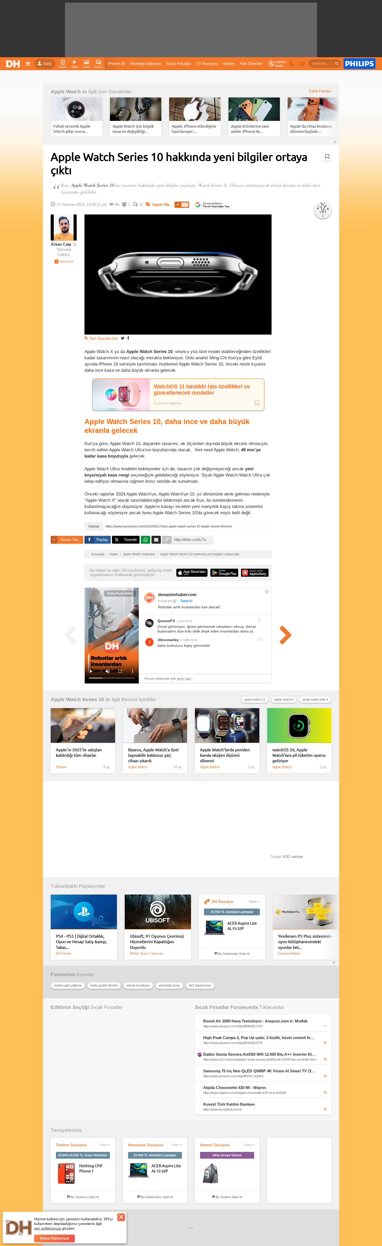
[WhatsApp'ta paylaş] (145, 540)
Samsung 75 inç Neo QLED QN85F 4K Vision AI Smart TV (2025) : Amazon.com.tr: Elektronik (259, 1071)
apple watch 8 (283, 699)
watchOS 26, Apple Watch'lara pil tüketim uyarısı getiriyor (299, 755)
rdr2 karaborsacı (200, 985)
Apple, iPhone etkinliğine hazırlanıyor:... (194, 128)
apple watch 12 (254, 699)
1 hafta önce (188, 640)
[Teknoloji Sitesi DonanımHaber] (13, 63)
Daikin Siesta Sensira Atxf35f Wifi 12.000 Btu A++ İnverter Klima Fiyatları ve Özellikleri (259, 1054)
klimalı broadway (138, 985)
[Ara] (337, 63)
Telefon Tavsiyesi (71, 1145)
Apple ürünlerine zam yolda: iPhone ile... (250, 128)
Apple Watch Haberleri (139, 554)
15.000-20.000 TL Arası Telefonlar (83, 1155)
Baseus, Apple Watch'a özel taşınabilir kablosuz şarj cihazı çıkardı (153, 755)
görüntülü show (169, 985)
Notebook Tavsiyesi (145, 1145)
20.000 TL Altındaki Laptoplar (231, 912)
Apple (114, 554)
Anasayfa (97, 554)
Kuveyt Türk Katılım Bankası (229, 1104)
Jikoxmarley (168, 640)
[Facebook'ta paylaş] (128, 338)
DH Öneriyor (222, 901)
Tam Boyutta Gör (103, 338)
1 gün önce (184, 621)
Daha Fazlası (320, 91)
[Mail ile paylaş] (156, 540)
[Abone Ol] (64, 261)
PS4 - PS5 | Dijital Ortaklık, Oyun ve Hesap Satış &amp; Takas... (81, 941)
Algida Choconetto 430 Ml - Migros (234, 1088)
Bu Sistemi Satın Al (228, 1197)
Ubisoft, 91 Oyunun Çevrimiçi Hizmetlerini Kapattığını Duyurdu (157, 941)
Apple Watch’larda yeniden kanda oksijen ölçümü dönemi (225, 755)
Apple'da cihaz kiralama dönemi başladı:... (311, 128)
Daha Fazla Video (120, 593)
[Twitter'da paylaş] (122, 338)
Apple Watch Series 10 (92, 185)
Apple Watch (66, 91)
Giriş (47, 64)
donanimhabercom (177, 594)
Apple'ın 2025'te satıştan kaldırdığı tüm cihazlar (79, 752)
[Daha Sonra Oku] (327, 156)
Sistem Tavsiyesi (215, 1145)
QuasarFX (166, 621)
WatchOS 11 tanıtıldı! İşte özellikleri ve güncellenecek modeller (202, 389)
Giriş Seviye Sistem (227, 1155)
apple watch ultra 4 (315, 699)
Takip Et (186, 601)
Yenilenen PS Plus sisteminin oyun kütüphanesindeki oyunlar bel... (304, 941)
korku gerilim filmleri (104, 985)
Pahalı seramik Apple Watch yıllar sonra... (71, 128)
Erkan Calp (61, 244)
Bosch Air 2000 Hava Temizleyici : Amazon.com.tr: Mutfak (255, 1021)
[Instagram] (149, 597)
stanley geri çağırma (68, 985)
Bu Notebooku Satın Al (233, 954)
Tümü (253, 901)
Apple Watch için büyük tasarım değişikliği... (133, 128)
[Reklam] (360, 63)
